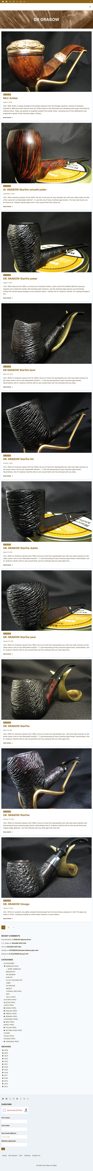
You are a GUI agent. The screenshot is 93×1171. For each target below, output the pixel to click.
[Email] (2, 1)
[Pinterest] (17, 1098)
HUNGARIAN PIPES (11, 1019)
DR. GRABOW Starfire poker (20, 278)
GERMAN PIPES (11, 1016)
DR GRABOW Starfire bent (19, 370)
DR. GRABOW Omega (16, 904)
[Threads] (20, 1)
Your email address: (8, 1133)
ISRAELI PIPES (9, 1025)
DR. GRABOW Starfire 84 (18, 459)
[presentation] (46, 61)
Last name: (5, 1125)
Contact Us (36, 1155)
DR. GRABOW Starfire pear (19, 637)
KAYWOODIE (10, 986)
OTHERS (7, 1033)
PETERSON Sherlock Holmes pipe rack (23, 950)
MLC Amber (10, 98)
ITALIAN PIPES (11, 1027)
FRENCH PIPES (11, 1014)
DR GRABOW (7, 94)
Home (4, 1155)
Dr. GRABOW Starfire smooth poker (25, 189)
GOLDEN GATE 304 (19, 943)
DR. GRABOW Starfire (16, 726)
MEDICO (9, 988)
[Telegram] (17, 1)
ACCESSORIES (9, 963)
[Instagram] (13, 1)
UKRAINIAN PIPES (12, 1041)
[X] (10, 1)
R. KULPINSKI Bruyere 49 (18, 954)
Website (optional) (8, 1141)
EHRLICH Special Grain (22, 939)
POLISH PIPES (9, 1036)
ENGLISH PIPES (11, 1011)
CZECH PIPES (9, 1005)
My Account (13, 1155)
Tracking (27, 1155)
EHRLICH (9, 977)
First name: (5, 1118)
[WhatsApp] (24, 1)
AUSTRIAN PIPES (10, 1000)
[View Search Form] (91, 2)
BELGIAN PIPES (9, 1002)
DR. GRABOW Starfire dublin (20, 548)
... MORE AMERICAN (13, 969)
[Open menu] (90, 6)
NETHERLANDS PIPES (14, 1030)
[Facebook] (6, 1)
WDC (8, 994)
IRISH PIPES (10, 1022)
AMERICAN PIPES (12, 966)
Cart (20, 1155)
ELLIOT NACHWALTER (14, 980)
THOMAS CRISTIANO (14, 991)
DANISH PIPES (11, 1008)
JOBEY (8, 983)
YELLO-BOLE (11, 997)
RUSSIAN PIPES (9, 1039)
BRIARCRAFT (11, 972)
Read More (8, 117)
